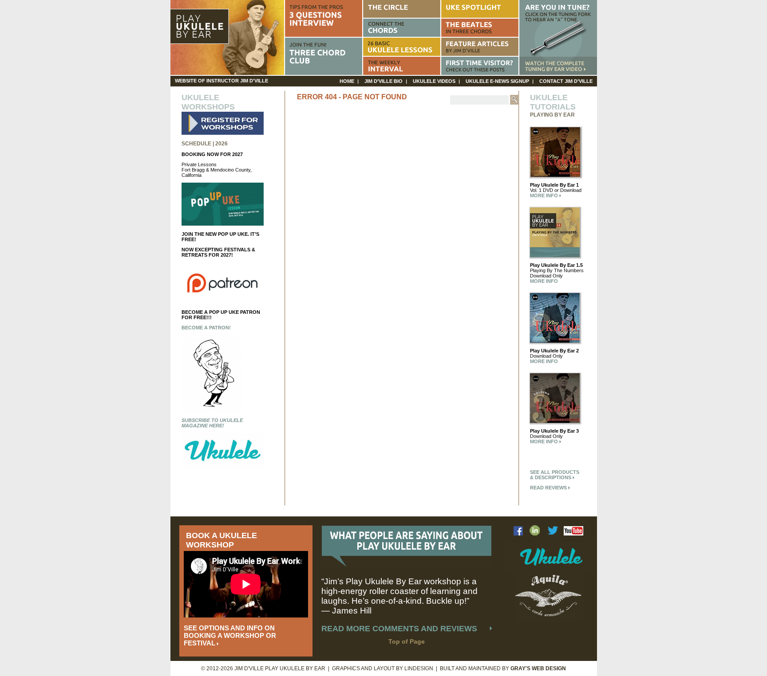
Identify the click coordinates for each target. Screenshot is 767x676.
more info (544, 195)
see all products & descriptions (554, 474)
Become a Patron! (206, 327)
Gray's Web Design (538, 668)
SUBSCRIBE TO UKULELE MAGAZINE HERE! (212, 423)
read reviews (549, 487)
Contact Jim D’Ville (566, 81)
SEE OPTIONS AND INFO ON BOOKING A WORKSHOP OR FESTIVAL (230, 635)
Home (347, 81)
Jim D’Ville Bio (383, 81)
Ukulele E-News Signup (497, 81)
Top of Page (406, 641)
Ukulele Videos (434, 81)
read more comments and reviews (399, 628)
